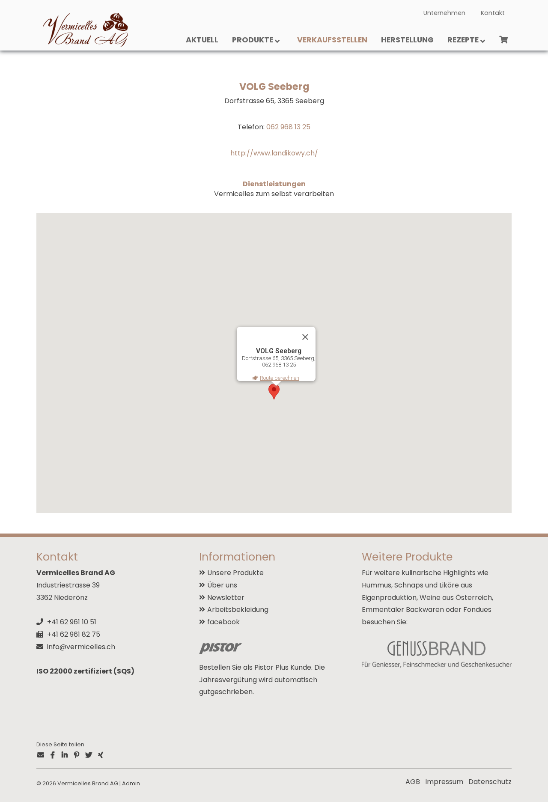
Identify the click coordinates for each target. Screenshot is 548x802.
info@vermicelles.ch (81, 647)
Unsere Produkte (235, 573)
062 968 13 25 (288, 127)
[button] (274, 392)
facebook (223, 622)
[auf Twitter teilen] (88, 755)
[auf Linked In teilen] (64, 755)
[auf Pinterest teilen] (76, 755)
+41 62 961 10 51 (71, 622)
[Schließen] (305, 337)
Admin (131, 783)
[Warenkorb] (503, 42)
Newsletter (225, 597)
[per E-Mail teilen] (40, 755)
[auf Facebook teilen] (52, 755)
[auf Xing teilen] (100, 755)
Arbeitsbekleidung (237, 609)
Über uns (222, 585)
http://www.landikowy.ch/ (274, 153)
